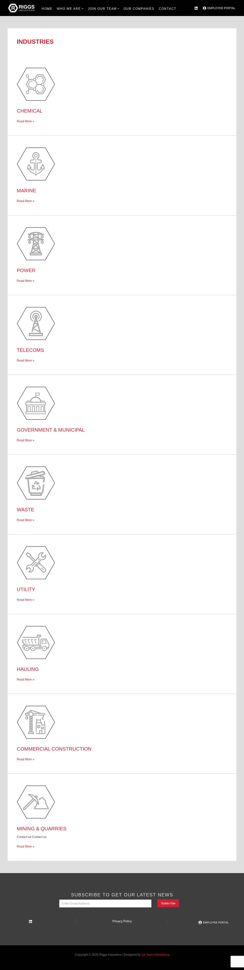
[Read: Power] (36, 243)
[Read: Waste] (36, 482)
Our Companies (139, 8)
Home (47, 8)
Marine (26, 190)
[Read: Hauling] (36, 642)
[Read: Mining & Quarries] (36, 801)
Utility (26, 589)
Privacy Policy (122, 921)
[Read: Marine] (36, 163)
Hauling (28, 669)
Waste (25, 509)
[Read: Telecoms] (36, 323)
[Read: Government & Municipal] (36, 402)
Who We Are (69, 8)
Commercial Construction (54, 749)
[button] (82, 9)
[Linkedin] (30, 921)
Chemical (29, 111)
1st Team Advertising (155, 954)
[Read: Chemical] (36, 83)
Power (26, 270)
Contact (167, 8)
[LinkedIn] (196, 8)
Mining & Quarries (41, 828)
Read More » (25, 121)
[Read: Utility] (36, 562)
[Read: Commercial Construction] (36, 721)
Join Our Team (102, 8)
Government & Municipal (51, 430)
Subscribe (168, 903)
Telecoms (30, 350)
